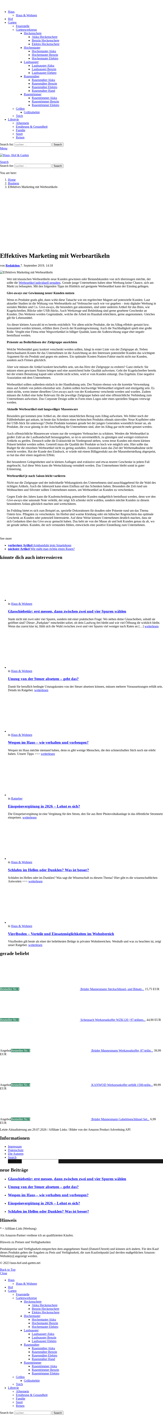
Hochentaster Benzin (45, 54)
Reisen (20, 137)
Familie (20, 130)
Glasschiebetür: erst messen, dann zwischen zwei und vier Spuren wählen (67, 611)
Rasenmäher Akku (43, 80)
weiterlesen (152, 626)
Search (58, 144)
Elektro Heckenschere (45, 44)
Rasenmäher (31, 76)
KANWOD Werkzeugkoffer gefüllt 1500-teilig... (122, 1085)
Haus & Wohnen (26, 15)
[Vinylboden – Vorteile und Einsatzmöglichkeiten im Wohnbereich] (85, 905)
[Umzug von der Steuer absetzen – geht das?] (85, 650)
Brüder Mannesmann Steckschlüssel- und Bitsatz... (112, 989)
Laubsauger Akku (43, 65)
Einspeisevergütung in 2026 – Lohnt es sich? (44, 806)
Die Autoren (15, 1153)
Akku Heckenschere (44, 37)
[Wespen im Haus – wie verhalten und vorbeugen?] (85, 714)
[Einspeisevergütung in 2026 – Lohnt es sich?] (85, 778)
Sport (19, 133)
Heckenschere (33, 33)
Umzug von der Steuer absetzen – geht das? (43, 679)
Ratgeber (16, 798)
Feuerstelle (22, 26)
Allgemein (22, 123)
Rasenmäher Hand (43, 90)
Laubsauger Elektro (44, 72)
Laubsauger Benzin (44, 69)
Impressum (15, 1146)
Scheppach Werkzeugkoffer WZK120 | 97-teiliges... (113, 1019)
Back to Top (8, 1269)
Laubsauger (31, 62)
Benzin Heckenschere (45, 40)
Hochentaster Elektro (45, 58)
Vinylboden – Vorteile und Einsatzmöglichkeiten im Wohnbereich (61, 934)
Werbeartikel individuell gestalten (39, 282)
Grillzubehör (32, 112)
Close (3, 1273)
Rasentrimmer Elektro (45, 105)
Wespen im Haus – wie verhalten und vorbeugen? (48, 742)
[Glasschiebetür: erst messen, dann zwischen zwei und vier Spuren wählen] (85, 583)
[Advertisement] (81, 220)
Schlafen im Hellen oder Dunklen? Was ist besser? (48, 870)
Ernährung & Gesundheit (32, 126)
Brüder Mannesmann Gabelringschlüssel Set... (120, 1119)
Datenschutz (15, 1150)
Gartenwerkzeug (26, 29)
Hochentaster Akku (44, 51)
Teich (19, 116)
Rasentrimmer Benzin (45, 101)
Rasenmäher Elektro (44, 87)
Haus (11, 11)
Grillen (20, 108)
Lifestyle (13, 119)
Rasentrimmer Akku (44, 98)
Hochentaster (32, 47)
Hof (10, 19)
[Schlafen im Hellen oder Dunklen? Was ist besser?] (85, 841)
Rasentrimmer (32, 94)
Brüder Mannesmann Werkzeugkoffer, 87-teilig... (122, 1050)
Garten (12, 22)
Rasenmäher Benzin (44, 83)
